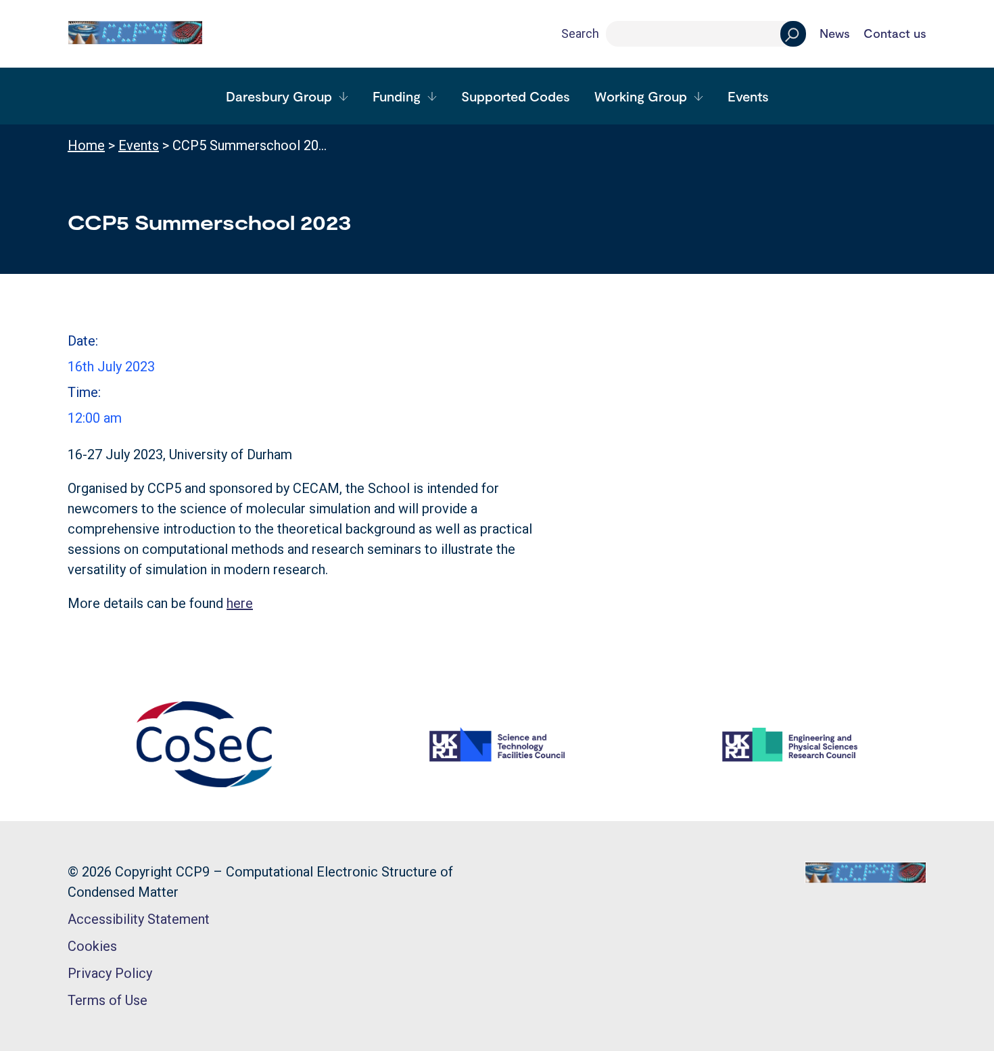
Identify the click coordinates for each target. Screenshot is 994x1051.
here (240, 603)
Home (86, 145)
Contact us (894, 34)
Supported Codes (515, 96)
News (835, 34)
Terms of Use (107, 1000)
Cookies (92, 946)
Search (580, 33)
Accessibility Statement (139, 919)
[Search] (793, 34)
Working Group (640, 96)
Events (748, 96)
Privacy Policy (110, 973)
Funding (397, 96)
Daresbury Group (279, 96)
